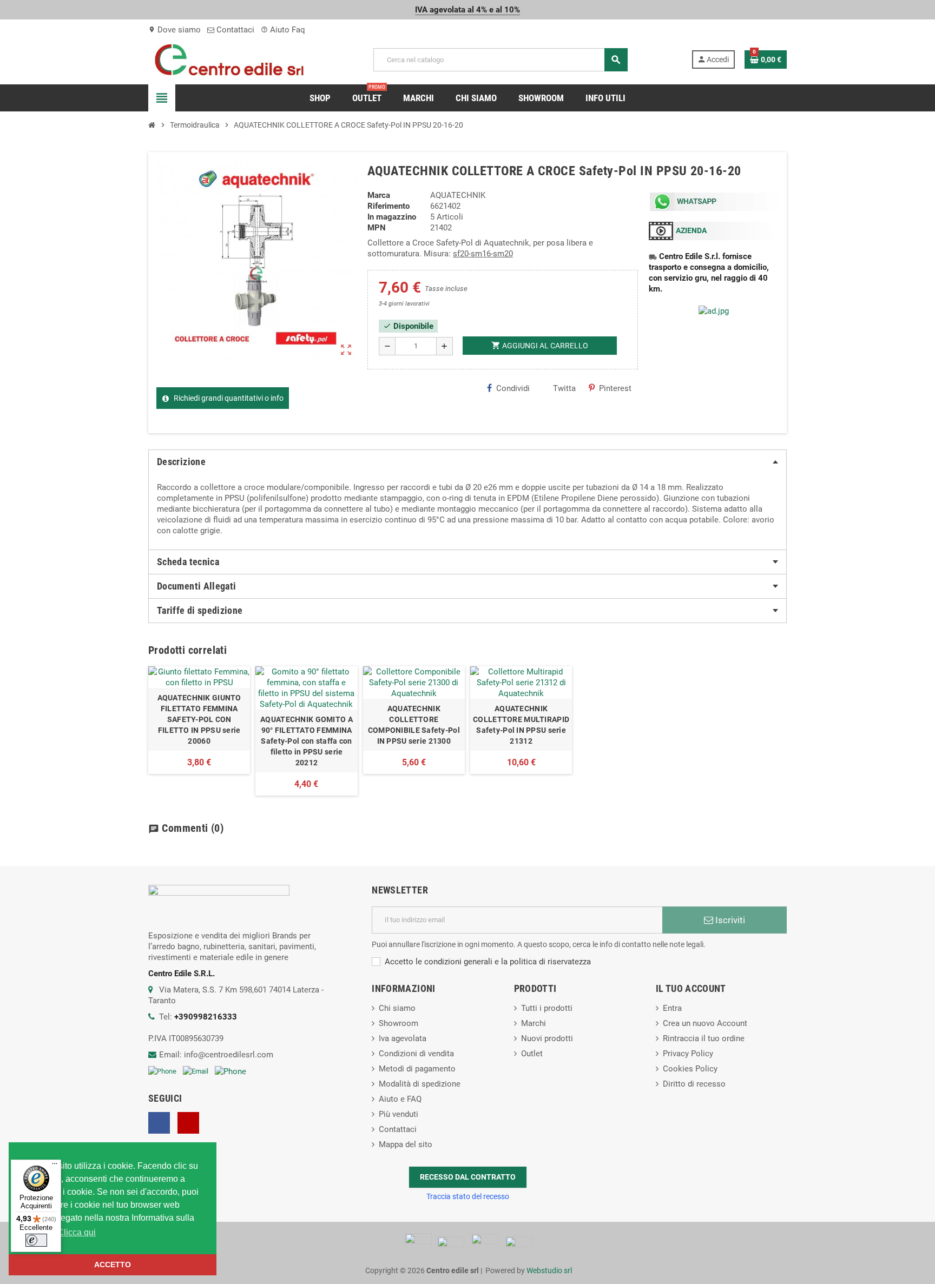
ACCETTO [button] (112, 1264)
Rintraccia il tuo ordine (704, 1038)
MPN (376, 228)
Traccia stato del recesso (467, 1196)
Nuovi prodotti (547, 1038)
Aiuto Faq (283, 30)
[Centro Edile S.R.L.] (229, 59)
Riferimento (388, 206)
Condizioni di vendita (416, 1053)
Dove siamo (174, 30)
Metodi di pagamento (417, 1069)
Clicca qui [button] (76, 1232)
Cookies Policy (690, 1069)
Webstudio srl (549, 1270)
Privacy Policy (688, 1053)
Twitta (564, 388)
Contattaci (234, 30)
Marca (378, 195)
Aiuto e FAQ (400, 1099)
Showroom (398, 1023)
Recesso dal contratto (468, 1177)
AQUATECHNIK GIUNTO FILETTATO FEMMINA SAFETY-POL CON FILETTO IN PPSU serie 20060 (199, 719)
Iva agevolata (402, 1038)
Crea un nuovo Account (705, 1023)
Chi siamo (397, 1008)
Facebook (159, 1123)
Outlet (532, 1053)
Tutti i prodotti (546, 1008)
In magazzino (391, 217)
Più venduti (398, 1114)
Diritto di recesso (694, 1084)
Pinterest (615, 388)
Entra (672, 1008)
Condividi (513, 388)
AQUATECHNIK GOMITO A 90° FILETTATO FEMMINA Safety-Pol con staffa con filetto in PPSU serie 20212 (306, 741)
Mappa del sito (405, 1144)
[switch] (36, 1240)
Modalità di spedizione (419, 1084)
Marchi (533, 1023)
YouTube (188, 1123)
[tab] (467, 462)
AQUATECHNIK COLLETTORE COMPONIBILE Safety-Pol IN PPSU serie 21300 (414, 724)
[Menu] (54, 1166)
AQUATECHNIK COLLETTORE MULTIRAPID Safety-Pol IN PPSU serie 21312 (521, 724)
